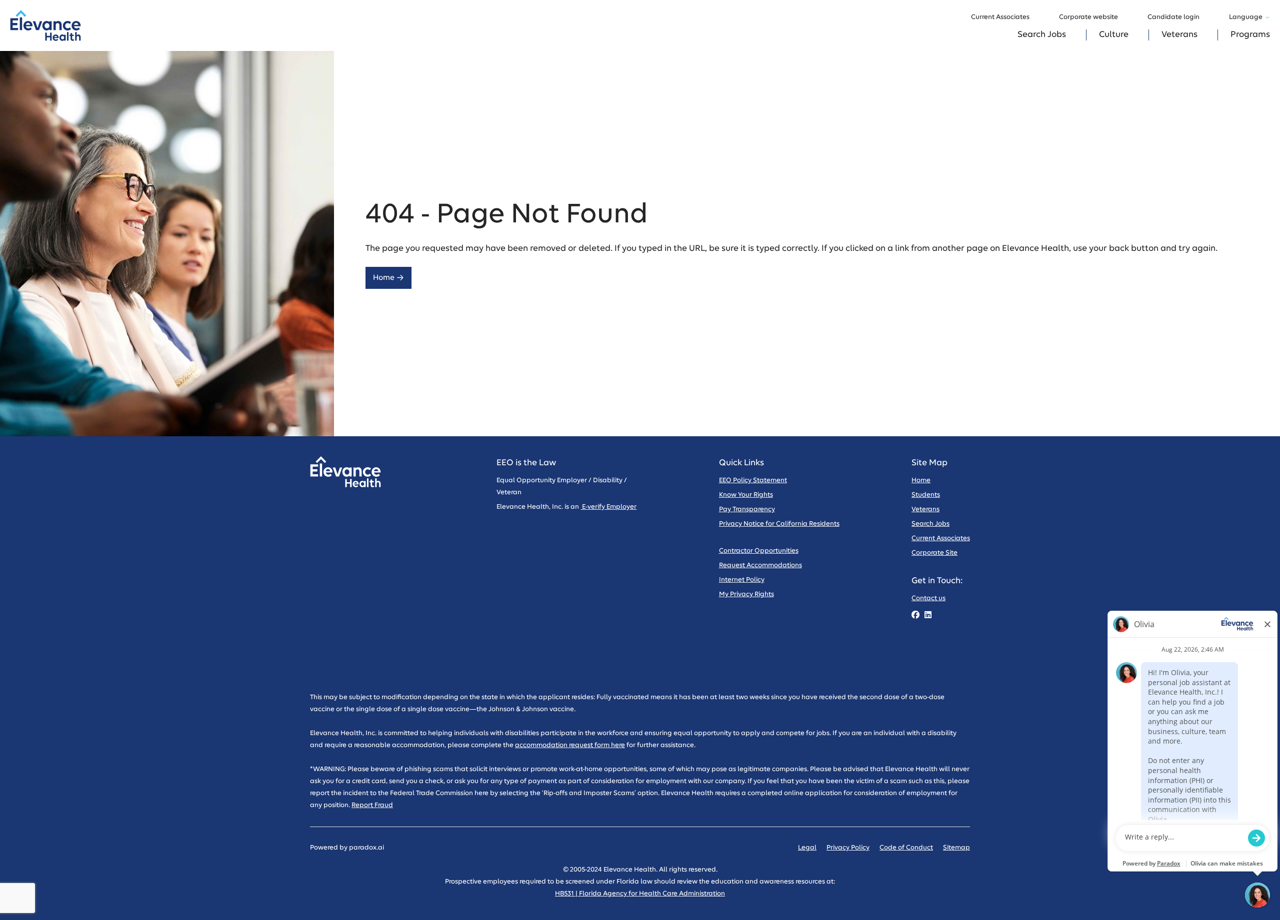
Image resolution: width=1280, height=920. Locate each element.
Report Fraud (372, 805)
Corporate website (1088, 17)
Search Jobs (1042, 34)
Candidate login (1174, 17)
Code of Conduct (906, 848)
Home (383, 277)
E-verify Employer (608, 507)
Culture (1113, 34)
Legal (807, 848)
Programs (1250, 34)
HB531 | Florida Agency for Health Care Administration (640, 894)
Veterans (1180, 34)
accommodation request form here (570, 745)
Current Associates (1000, 17)
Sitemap (956, 848)
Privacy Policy (848, 848)
